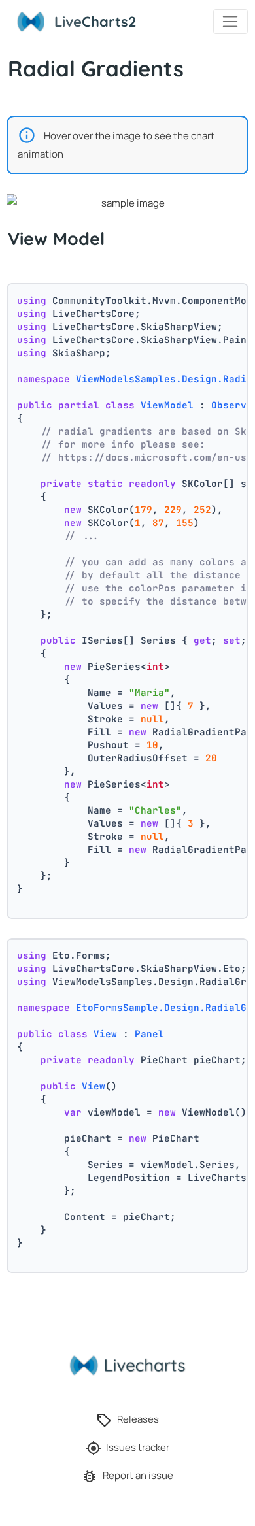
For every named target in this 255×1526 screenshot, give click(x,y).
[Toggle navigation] (230, 21)
